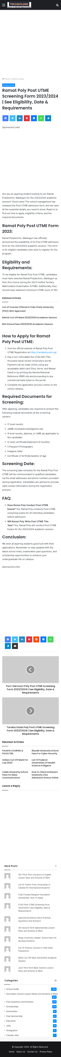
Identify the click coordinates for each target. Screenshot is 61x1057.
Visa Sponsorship (14, 1016)
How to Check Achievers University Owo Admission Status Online (45, 775)
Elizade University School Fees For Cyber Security (45, 752)
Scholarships (12, 1006)
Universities (11, 1011)
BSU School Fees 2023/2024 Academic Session (27, 324)
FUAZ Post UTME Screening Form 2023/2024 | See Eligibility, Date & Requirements (34, 907)
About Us (20, 1051)
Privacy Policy (46, 1051)
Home (7, 79)
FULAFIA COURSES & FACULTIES (12, 752)
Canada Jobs (12, 1035)
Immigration (11, 1030)
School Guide (18, 79)
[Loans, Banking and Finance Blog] (19, 5)
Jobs (8, 1025)
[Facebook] (8, 639)
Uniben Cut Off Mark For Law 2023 (15, 761)
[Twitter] (15, 639)
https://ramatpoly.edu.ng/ (43, 352)
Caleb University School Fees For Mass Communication (15, 775)
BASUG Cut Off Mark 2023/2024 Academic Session (29, 317)
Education (11, 1021)
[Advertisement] (30, 43)
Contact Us (32, 1051)
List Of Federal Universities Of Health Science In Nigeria (43, 762)
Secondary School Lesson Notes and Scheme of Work (32, 994)
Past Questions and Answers (19, 1002)
